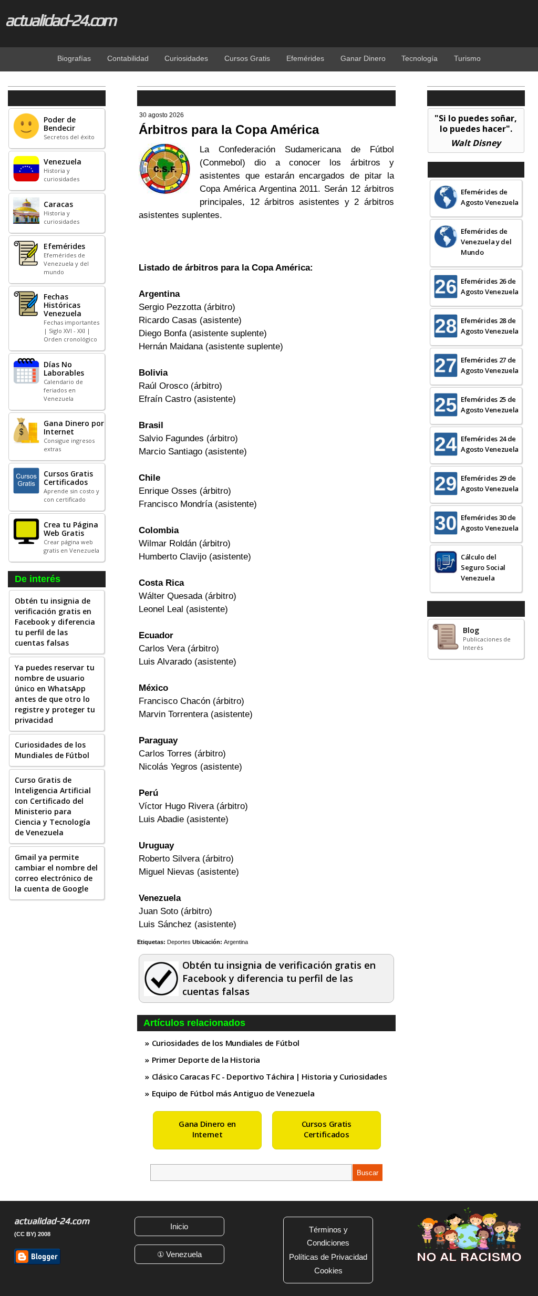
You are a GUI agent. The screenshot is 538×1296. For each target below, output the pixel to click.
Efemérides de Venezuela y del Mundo (486, 241)
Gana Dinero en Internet (207, 1128)
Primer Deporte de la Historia (206, 1059)
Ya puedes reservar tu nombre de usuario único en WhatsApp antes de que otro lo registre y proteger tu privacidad (55, 693)
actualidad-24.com (60, 20)
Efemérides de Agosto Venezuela (490, 197)
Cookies (328, 1270)
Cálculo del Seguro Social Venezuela (483, 567)
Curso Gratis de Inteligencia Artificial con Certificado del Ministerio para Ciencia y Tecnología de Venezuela (53, 806)
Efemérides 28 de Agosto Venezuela (490, 326)
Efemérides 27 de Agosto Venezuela (490, 365)
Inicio (179, 1226)
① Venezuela (179, 1254)
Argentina (236, 942)
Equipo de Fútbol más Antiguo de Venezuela (233, 1093)
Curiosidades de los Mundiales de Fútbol (52, 750)
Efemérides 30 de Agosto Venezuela (490, 523)
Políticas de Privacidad (328, 1256)
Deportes (179, 942)
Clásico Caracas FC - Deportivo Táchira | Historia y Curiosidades (269, 1076)
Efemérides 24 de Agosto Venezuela (490, 444)
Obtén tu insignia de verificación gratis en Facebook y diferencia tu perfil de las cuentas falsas (55, 622)
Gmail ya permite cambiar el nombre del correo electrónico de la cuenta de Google (56, 873)
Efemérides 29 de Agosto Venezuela (490, 483)
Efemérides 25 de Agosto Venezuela (490, 404)
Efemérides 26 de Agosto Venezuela (490, 286)
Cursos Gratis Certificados (326, 1128)
